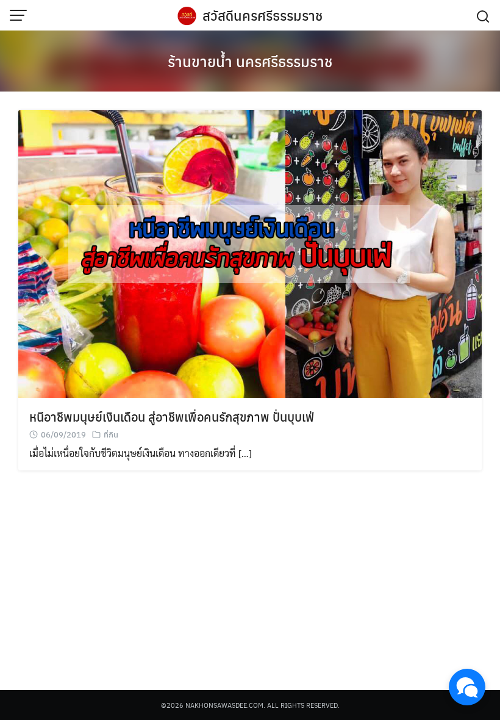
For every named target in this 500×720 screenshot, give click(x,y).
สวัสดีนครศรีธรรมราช (262, 15)
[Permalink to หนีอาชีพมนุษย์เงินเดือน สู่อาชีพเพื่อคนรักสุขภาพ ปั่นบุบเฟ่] (250, 252)
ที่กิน (111, 434)
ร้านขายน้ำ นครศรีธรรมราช (250, 61)
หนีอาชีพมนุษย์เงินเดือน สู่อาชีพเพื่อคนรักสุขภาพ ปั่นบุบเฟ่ (171, 416)
